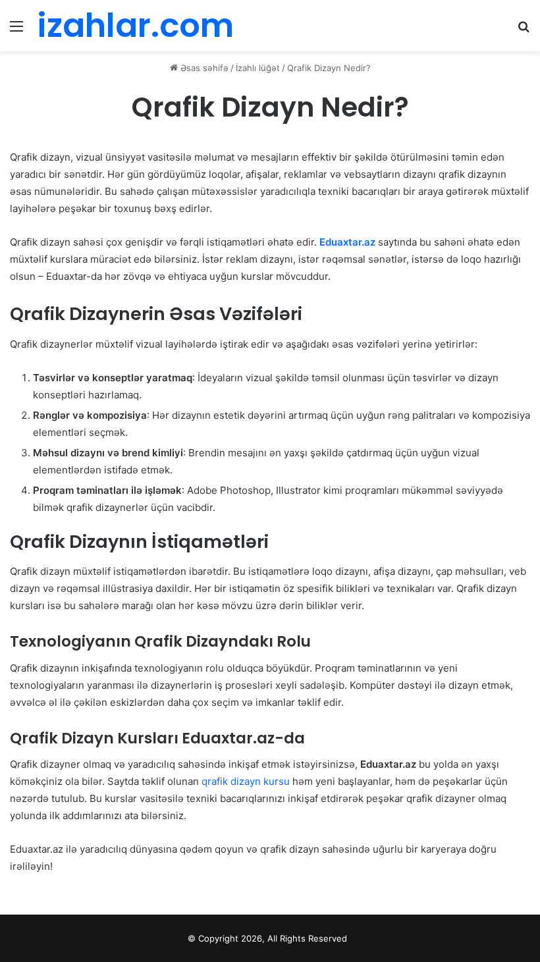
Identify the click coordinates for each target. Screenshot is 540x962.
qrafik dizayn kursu (246, 781)
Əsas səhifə (203, 68)
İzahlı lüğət (258, 68)
